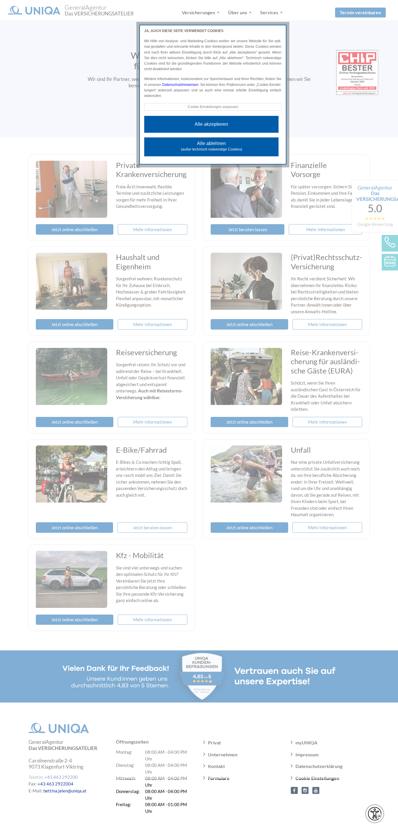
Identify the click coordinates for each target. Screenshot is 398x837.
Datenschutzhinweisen (180, 85)
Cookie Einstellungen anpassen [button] (213, 107)
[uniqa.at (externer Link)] (305, 789)
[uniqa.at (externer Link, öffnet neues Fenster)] (294, 789)
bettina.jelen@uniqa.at (65, 790)
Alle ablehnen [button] (211, 146)
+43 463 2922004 (55, 783)
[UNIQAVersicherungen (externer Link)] (315, 789)
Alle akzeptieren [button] (211, 124)
